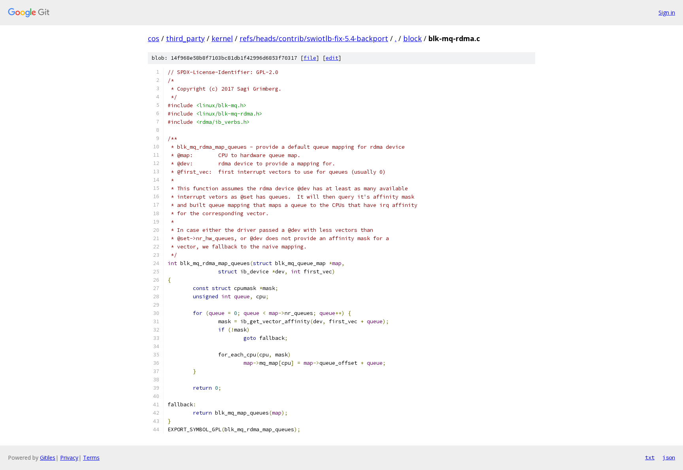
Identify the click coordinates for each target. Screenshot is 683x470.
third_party (185, 38)
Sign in (666, 12)
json (668, 457)
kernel (222, 38)
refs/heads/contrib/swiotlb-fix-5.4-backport (314, 38)
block (412, 38)
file (310, 58)
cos (153, 38)
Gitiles (47, 457)
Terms (91, 457)
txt (650, 457)
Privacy (69, 457)
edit (332, 58)
